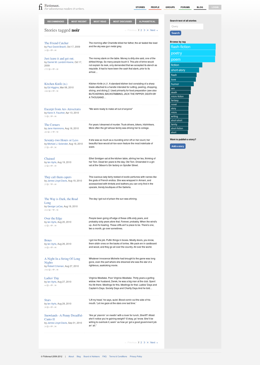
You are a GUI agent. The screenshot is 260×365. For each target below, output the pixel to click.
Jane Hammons (55, 128)
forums (185, 7)
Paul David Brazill (56, 46)
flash (174, 75)
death (174, 92)
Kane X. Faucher (56, 112)
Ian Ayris (51, 162)
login (215, 7)
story (173, 108)
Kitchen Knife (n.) (55, 83)
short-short (176, 120)
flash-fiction (180, 46)
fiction (175, 65)
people (155, 7)
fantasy (175, 100)
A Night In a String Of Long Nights (62, 260)
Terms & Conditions (118, 356)
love (173, 79)
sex (173, 88)
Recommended (55, 21)
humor (175, 84)
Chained (49, 158)
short (173, 132)
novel (174, 104)
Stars (47, 300)
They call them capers (58, 177)
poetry (176, 53)
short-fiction (177, 128)
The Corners (52, 124)
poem (176, 59)
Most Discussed (122, 21)
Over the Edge (53, 218)
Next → (154, 30)
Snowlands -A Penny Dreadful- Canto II (63, 317)
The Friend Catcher (56, 43)
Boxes (48, 240)
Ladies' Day (51, 278)
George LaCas (55, 206)
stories (140, 7)
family (174, 124)
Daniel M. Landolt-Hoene (60, 62)
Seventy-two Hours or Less (61, 140)
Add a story (177, 146)
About (71, 356)
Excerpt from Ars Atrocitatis (62, 109)
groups (170, 7)
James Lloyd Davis (57, 180)
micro (174, 112)
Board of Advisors (92, 356)
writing (174, 116)
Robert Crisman (55, 266)
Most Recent (79, 21)
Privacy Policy (136, 356)
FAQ (104, 356)
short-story (178, 70)
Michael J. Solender (57, 143)
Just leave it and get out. (59, 58)
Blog (200, 7)
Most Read (100, 21)
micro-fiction (177, 96)
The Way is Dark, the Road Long (61, 201)
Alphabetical (147, 21)
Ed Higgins (53, 87)
